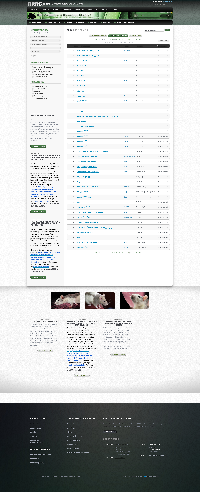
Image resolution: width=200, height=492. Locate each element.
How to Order (72, 424)
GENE (126, 46)
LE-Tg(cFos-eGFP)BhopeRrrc (87, 222)
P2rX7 (79, 237)
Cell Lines (136, 36)
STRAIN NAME (85, 46)
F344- (83, 207)
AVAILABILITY (163, 46)
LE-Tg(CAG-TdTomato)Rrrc (44, 67)
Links (116, 10)
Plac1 (125, 96)
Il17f (125, 81)
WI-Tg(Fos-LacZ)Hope (85, 232)
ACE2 (125, 242)
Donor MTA (34, 459)
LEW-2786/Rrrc (86, 162)
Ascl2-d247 (81, 86)
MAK (78, 202)
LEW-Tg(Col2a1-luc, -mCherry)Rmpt (90, 212)
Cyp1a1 (126, 61)
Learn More (110, 432)
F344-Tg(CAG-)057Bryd (87, 242)
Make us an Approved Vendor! (78, 452)
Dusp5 (126, 171)
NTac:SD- (42, 72)
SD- (82, 101)
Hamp (126, 131)
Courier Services (73, 448)
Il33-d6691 (80, 71)
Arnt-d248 (80, 76)
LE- (45, 69)
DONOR (139, 46)
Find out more (39, 146)
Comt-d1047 (81, 66)
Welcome (34, 10)
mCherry (126, 187)
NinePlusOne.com (152, 476)
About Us (45, 10)
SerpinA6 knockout (84, 182)
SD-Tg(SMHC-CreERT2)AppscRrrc (89, 51)
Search (166, 16)
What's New (92, 10)
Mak (125, 202)
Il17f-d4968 (81, 81)
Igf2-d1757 (81, 91)
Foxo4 (126, 247)
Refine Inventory (39, 30)
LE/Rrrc (84, 217)
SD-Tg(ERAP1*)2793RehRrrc (87, 167)
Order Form (66, 10)
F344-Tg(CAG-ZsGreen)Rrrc (44, 74)
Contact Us (105, 10)
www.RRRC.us (120, 458)
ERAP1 (126, 166)
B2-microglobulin (129, 156)
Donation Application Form (40, 455)
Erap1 (125, 161)
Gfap (125, 192)
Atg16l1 (126, 207)
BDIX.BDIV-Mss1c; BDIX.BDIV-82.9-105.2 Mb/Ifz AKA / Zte (97, 116)
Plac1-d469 (81, 96)
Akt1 (125, 101)
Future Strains (39, 89)
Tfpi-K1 (79, 106)
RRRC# (75, 46)
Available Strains (40, 86)
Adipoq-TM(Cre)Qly (84, 177)
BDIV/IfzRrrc (81, 121)
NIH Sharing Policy (37, 463)
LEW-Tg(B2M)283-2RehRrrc (87, 157)
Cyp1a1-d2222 (82, 61)
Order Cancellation (74, 440)
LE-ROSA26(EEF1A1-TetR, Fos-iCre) (95, 227)
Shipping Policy (72, 444)
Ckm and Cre (128, 217)
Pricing (55, 10)
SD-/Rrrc (84, 192)
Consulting (79, 10)
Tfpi (125, 111)
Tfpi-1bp (80, 111)
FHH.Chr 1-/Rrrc (88, 172)
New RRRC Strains (39, 62)
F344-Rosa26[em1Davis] (85, 126)
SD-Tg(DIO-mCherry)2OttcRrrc (88, 187)
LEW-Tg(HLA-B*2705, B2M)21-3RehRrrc (92, 152)
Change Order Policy (74, 436)
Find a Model (37, 82)
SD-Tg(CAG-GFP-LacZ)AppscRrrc (89, 56)
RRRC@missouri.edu (156, 456)
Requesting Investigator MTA (40, 97)
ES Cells (37, 91)
